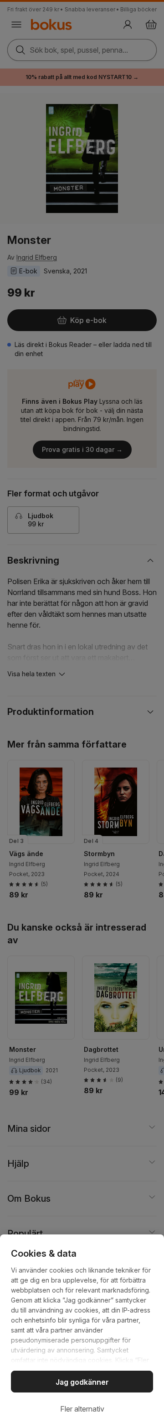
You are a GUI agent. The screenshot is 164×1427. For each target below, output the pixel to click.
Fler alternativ (82, 1408)
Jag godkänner (82, 1382)
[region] (82, 1330)
